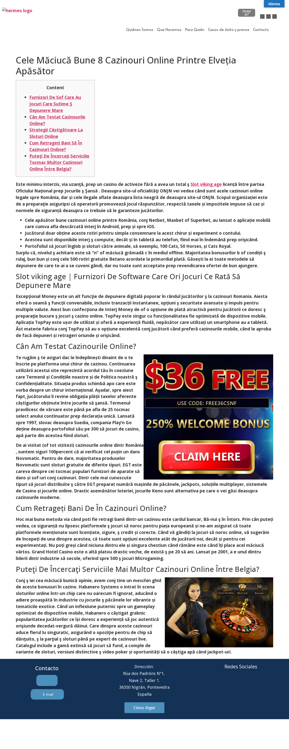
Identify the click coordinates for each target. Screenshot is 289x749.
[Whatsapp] (247, 683)
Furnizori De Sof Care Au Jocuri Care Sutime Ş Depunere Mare (55, 103)
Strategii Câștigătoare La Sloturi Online (56, 133)
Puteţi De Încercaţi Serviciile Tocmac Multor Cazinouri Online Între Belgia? (59, 162)
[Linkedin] (274, 16)
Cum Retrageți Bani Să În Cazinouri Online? (55, 146)
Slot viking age (206, 184)
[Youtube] (259, 683)
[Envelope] (234, 683)
